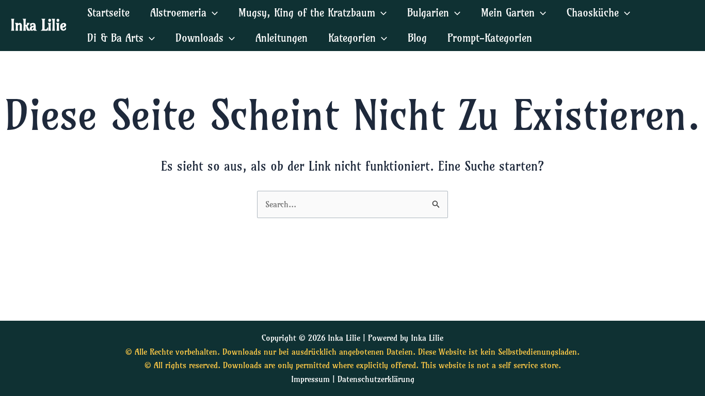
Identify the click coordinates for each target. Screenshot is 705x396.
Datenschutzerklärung (376, 379)
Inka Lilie (38, 25)
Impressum (310, 379)
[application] (212, 12)
